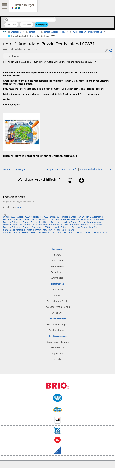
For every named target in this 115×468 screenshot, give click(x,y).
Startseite (15, 31)
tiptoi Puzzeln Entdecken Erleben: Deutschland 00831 (30, 232)
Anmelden (41, 24)
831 (59, 216)
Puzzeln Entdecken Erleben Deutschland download (76, 222)
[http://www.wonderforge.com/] (58, 401)
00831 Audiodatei (33, 216)
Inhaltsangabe (15, 56)
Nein (81, 185)
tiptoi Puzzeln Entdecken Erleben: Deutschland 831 (83, 232)
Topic (18, 207)
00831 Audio (17, 216)
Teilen (110, 50)
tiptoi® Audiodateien (54, 31)
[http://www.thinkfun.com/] (57, 413)
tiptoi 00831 (9, 229)
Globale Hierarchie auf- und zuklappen (4, 32)
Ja (70, 185)
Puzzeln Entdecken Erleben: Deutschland (81, 224)
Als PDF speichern (106, 50)
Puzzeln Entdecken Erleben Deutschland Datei (26, 222)
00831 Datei (49, 216)
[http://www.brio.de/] (57, 390)
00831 (6, 216)
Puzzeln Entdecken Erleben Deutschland (82, 216)
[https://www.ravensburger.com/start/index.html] (57, 452)
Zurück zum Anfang (13, 169)
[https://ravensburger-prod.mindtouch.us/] (23, 6)
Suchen (7, 20)
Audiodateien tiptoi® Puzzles (87, 31)
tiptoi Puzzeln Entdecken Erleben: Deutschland (50, 229)
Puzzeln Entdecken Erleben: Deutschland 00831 (27, 227)
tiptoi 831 (21, 229)
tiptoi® (32, 31)
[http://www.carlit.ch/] (57, 422)
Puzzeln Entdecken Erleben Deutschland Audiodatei (78, 219)
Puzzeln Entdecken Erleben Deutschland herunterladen (31, 224)
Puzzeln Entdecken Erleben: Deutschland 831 (75, 227)
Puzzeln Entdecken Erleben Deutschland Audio (26, 219)
